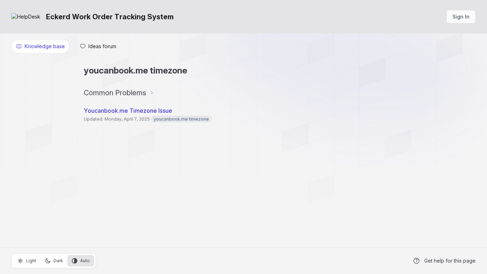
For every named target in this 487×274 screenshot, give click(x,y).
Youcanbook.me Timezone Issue (128, 110)
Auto (85, 260)
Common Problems (115, 92)
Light (31, 260)
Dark (58, 260)
